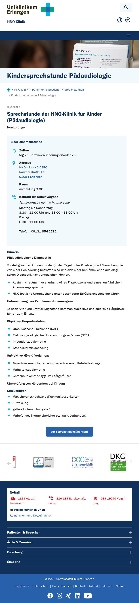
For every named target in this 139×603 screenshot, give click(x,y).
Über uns (13, 562)
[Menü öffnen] (128, 35)
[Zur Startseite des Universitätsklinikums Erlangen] (30, 9)
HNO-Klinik (13, 107)
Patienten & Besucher (23, 532)
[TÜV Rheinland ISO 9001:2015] (30, 462)
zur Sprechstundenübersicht (69, 431)
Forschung (14, 552)
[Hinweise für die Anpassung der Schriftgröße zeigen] (127, 20)
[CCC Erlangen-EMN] (69, 462)
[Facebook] (50, 596)
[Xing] (68, 596)
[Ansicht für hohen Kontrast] (119, 20)
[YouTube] (88, 596)
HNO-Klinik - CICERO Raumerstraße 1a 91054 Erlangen (33, 172)
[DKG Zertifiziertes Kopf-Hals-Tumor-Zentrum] (108, 462)
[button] (129, 462)
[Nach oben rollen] (133, 597)
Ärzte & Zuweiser (20, 542)
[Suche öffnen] (126, 7)
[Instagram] (59, 596)
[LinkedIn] (77, 596)
